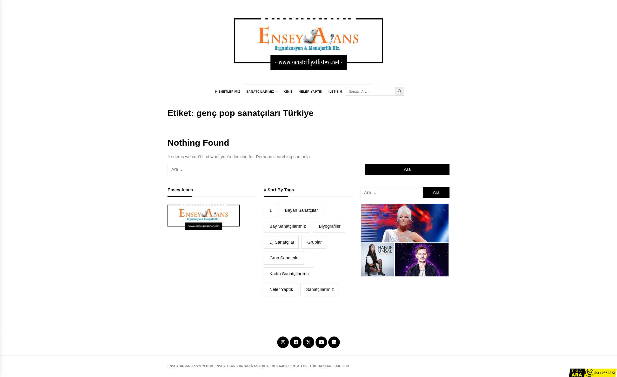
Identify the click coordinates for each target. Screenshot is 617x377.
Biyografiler (330, 226)
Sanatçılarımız (260, 91)
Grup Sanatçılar (284, 257)
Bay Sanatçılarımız (287, 226)
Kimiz (288, 91)
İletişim (335, 91)
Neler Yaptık (310, 91)
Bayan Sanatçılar (301, 210)
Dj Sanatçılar (281, 242)
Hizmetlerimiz (227, 91)
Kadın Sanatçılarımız (289, 273)
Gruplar (314, 242)
